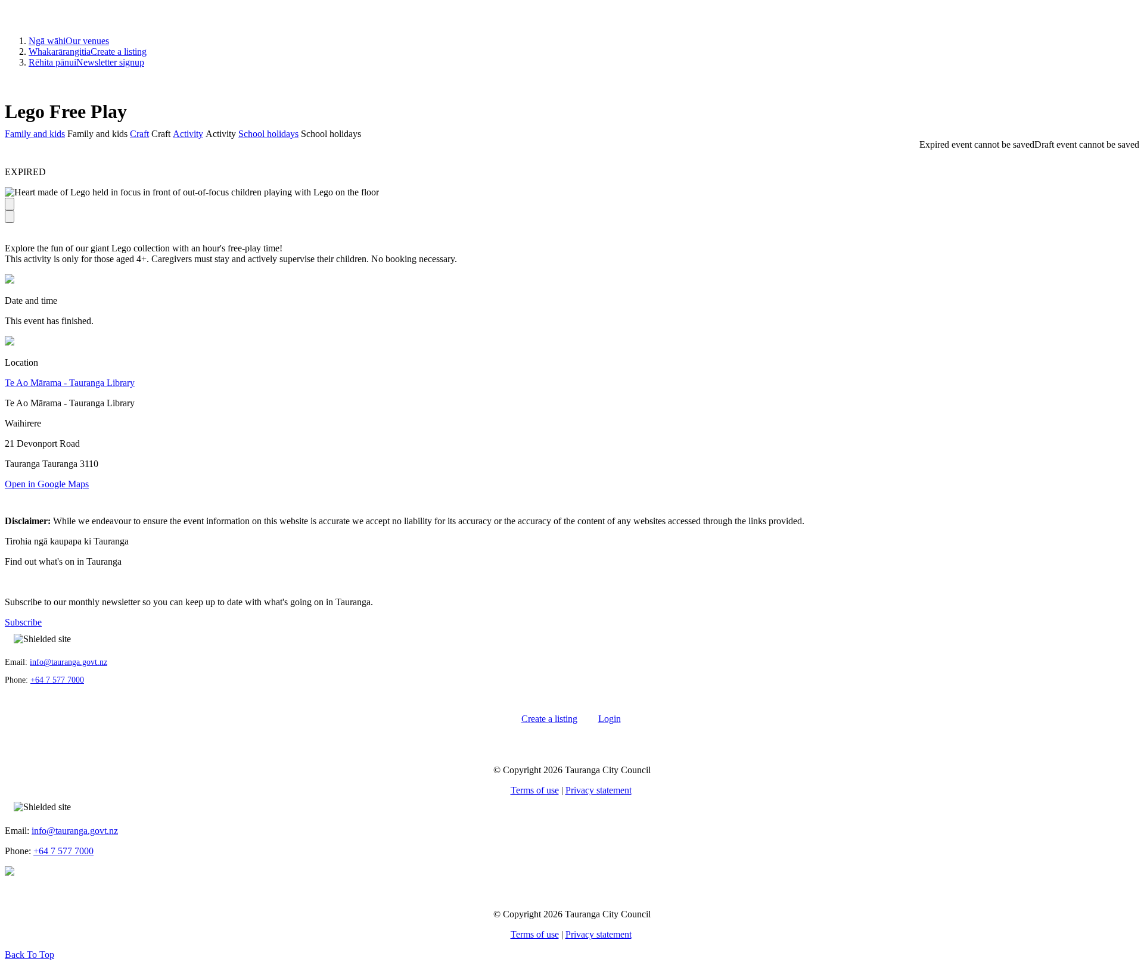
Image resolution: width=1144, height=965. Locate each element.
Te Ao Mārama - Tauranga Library (70, 383)
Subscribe (23, 622)
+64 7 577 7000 (57, 680)
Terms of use (535, 790)
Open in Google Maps (47, 484)
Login (609, 719)
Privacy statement (598, 790)
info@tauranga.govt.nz (68, 662)
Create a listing (88, 51)
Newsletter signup (86, 62)
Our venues (69, 41)
